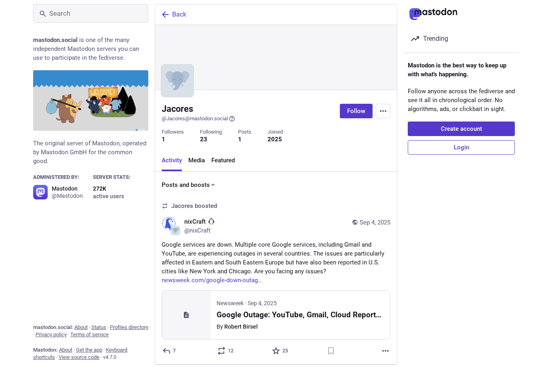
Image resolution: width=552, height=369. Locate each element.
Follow (356, 111)
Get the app (89, 350)
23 (203, 139)
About (81, 327)
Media (196, 160)
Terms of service (89, 334)
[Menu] (383, 111)
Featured (223, 160)
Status (98, 327)
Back (179, 14)
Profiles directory (129, 327)
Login (461, 147)
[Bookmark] (331, 351)
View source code (79, 357)
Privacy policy (51, 334)
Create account (461, 128)
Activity (172, 160)
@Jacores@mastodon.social (195, 118)
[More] (385, 351)
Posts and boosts (186, 185)
